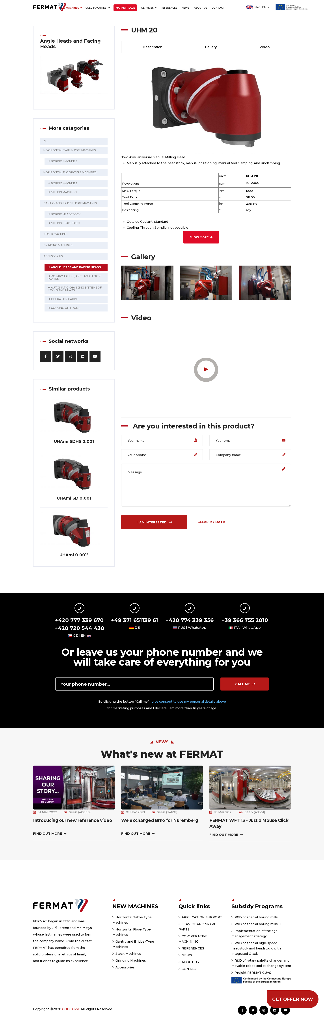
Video (264, 47)
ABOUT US (200, 7)
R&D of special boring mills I (257, 917)
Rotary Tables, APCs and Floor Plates (74, 277)
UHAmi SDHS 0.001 (74, 441)
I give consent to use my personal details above (188, 702)
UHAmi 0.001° (74, 555)
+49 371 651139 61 (134, 620)
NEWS (186, 7)
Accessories (53, 256)
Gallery (211, 47)
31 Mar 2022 (47, 812)
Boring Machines (63, 161)
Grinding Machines (57, 245)
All (45, 141)
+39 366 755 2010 (245, 620)
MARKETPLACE (125, 7)
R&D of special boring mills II (257, 924)
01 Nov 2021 (135, 812)
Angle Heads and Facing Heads (75, 267)
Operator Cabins (64, 299)
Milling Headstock (65, 223)
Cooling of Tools (64, 307)
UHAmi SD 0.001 (74, 498)
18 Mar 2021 (223, 812)
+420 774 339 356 (190, 620)
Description (152, 47)
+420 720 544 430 (79, 628)
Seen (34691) (167, 812)
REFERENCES (169, 7)
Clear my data (211, 522)
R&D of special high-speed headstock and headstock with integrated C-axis (256, 948)
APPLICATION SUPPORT (201, 917)
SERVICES (148, 7)
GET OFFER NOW (292, 999)
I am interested (153, 522)
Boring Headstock (65, 214)
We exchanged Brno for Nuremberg (159, 820)
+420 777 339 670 (79, 620)
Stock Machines (55, 234)
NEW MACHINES (69, 7)
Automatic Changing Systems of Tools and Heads (75, 289)
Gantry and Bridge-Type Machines (70, 203)
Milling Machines (63, 192)
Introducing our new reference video (72, 820)
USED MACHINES (96, 7)
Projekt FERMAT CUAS (252, 973)
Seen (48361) (255, 812)
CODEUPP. (71, 1009)
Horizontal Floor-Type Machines (69, 172)
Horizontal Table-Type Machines (69, 150)
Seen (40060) (80, 812)
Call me (243, 684)
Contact (218, 7)
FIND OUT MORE (48, 833)
